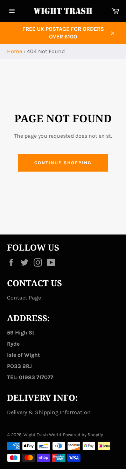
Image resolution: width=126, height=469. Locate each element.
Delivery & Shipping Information (49, 412)
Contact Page (24, 297)
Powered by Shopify (83, 434)
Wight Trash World (42, 434)
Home (14, 51)
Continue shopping (62, 162)
